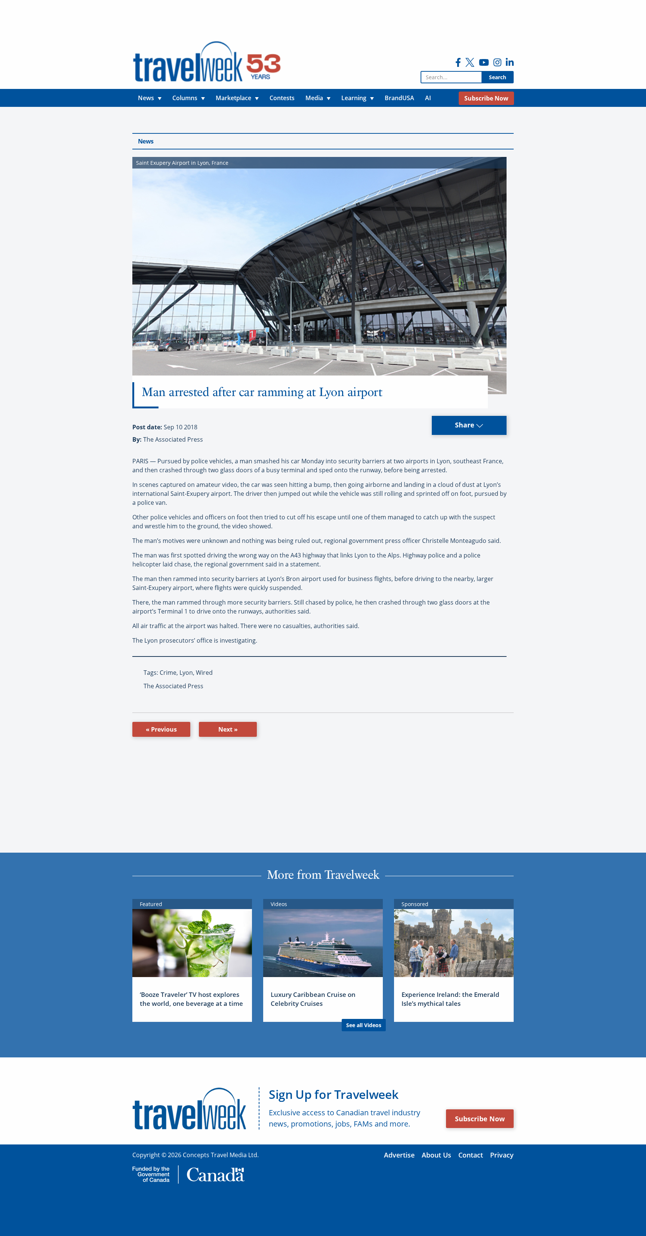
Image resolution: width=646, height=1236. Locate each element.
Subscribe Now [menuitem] (486, 98)
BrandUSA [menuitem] (399, 98)
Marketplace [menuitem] (233, 98)
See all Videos (363, 1025)
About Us (436, 1154)
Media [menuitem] (314, 98)
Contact (470, 1154)
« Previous (161, 729)
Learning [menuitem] (353, 98)
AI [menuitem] (428, 98)
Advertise (399, 1154)
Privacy (502, 1154)
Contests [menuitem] (282, 98)
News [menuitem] (146, 98)
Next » (228, 729)
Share (465, 424)
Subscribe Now (480, 1118)
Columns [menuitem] (184, 98)
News (145, 141)
